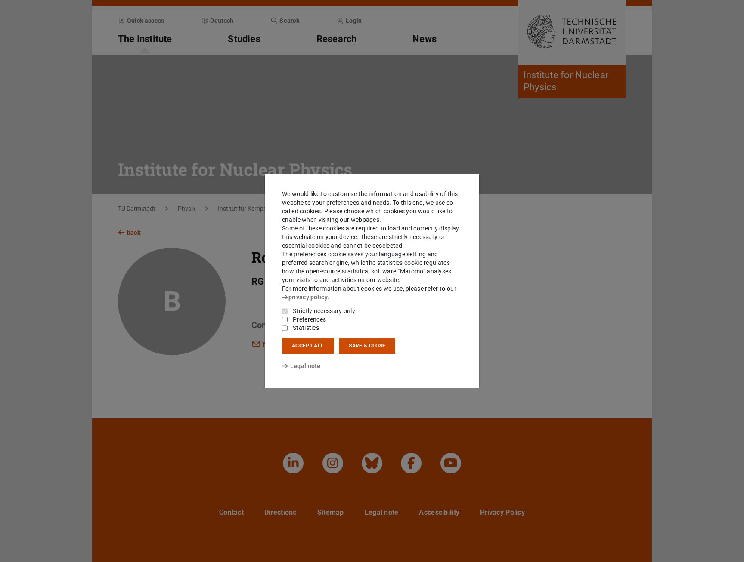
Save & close (367, 346)
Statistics (306, 327)
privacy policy (308, 297)
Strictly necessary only (324, 310)
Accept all (308, 346)
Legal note (305, 365)
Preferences (309, 319)
